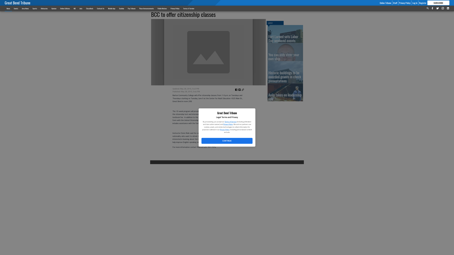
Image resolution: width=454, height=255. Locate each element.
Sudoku (121, 8)
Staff (395, 2)
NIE (75, 8)
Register (422, 2)
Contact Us (100, 8)
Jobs (80, 8)
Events (16, 8)
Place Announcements (146, 8)
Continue (226, 140)
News (8, 8)
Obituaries (44, 8)
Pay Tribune (131, 8)
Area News (25, 8)
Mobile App (111, 8)
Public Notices (162, 8)
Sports (35, 8)
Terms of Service (230, 121)
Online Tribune (385, 2)
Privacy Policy (228, 124)
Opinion (53, 8)
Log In (414, 2)
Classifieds (89, 8)
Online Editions (65, 8)
